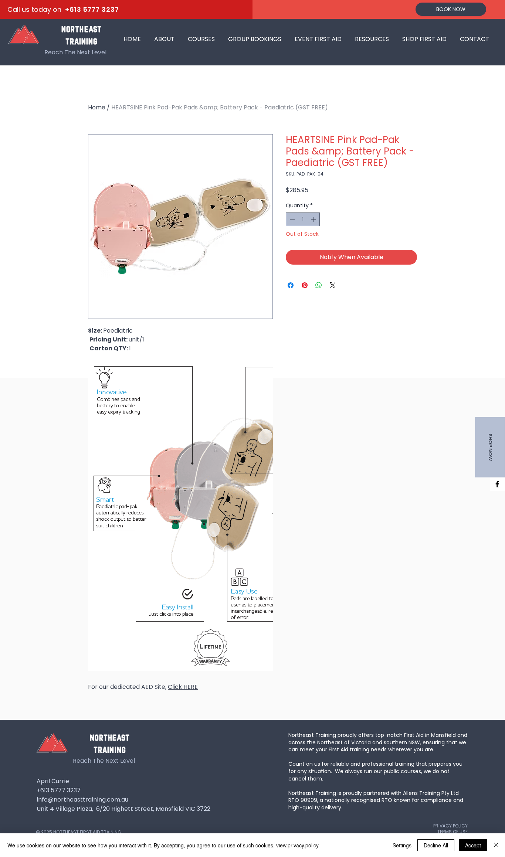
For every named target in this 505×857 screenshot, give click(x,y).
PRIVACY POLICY (450, 826)
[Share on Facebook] (290, 285)
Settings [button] (402, 845)
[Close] (496, 845)
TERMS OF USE (452, 832)
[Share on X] (332, 285)
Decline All (436, 845)
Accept (473, 845)
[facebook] (497, 484)
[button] (201, 35)
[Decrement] (291, 219)
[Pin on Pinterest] (304, 285)
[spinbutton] (302, 219)
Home (96, 107)
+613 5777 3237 (92, 9)
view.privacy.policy (297, 845)
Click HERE (183, 687)
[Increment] (314, 219)
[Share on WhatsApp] (318, 285)
